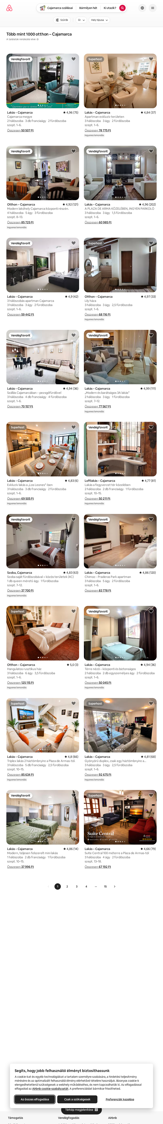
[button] (20, 130)
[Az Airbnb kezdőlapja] (9, 8)
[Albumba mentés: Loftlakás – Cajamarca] (151, 427)
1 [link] (57, 886)
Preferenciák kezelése (120, 1099)
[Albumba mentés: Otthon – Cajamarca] (73, 151)
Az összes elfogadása (35, 1099)
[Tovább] (114, 886)
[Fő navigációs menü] (153, 8)
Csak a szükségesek (77, 1099)
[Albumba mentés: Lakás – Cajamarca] (73, 59)
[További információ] (37, 39)
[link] (48, 886)
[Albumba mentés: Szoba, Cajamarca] (73, 519)
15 (105, 886)
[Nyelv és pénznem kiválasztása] (142, 8)
